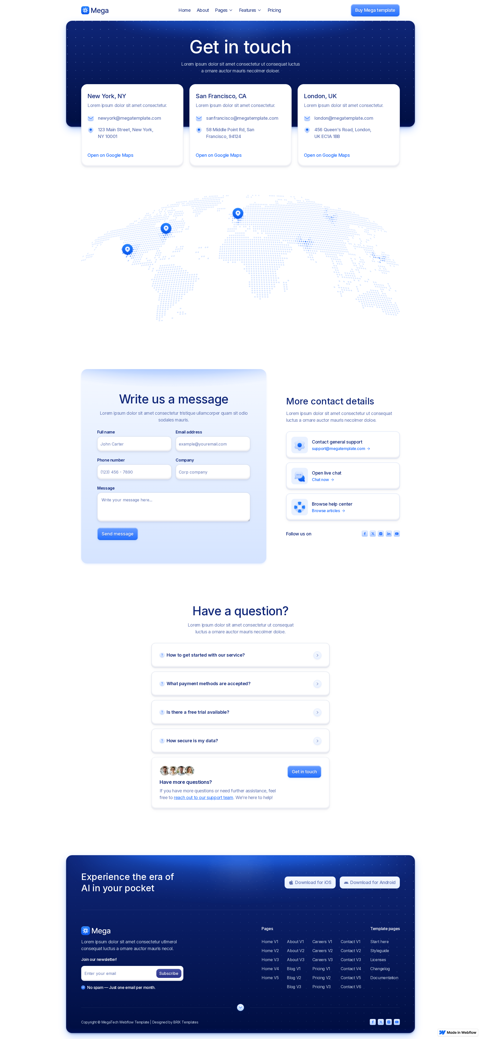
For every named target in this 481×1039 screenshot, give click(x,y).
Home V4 (270, 968)
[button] (224, 10)
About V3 (295, 959)
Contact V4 (351, 968)
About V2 (295, 950)
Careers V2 (322, 950)
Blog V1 (293, 968)
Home (184, 10)
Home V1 (270, 941)
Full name (106, 431)
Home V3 (270, 959)
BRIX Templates (185, 1022)
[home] (95, 10)
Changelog (380, 968)
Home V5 (270, 977)
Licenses (378, 959)
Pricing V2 (321, 977)
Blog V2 (294, 977)
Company (185, 460)
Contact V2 (351, 950)
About (203, 10)
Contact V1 (350, 941)
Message (105, 488)
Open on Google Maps (110, 155)
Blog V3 (294, 986)
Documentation (384, 977)
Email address (189, 431)
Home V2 (270, 950)
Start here (379, 941)
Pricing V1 (321, 968)
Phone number (111, 460)
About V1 (295, 941)
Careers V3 (322, 959)
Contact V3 (351, 959)
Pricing (274, 10)
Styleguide (379, 950)
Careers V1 (322, 941)
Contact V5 (351, 977)
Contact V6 (351, 986)
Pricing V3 (321, 986)
